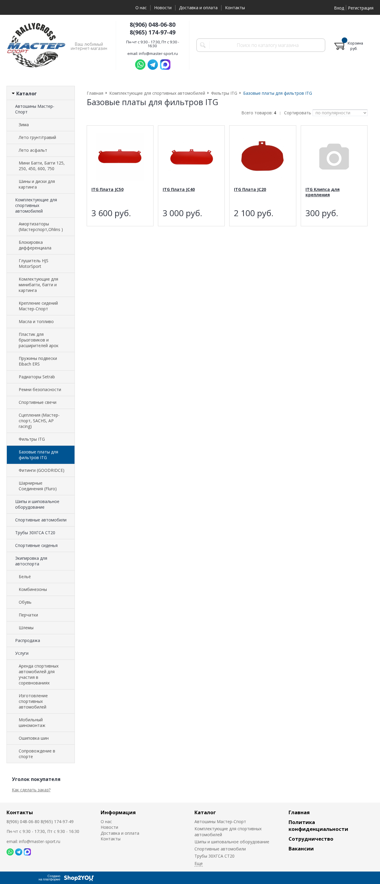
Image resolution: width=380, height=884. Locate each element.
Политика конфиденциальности (318, 825)
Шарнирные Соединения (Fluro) (38, 485)
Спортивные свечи (37, 402)
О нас (141, 7)
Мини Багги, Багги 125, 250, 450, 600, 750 (42, 165)
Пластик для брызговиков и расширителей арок (38, 339)
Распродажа (27, 640)
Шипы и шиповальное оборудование (37, 504)
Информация (118, 812)
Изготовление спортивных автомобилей (33, 701)
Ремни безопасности (40, 389)
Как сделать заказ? (31, 790)
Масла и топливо (36, 321)
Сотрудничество (311, 838)
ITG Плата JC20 (250, 189)
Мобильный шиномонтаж (32, 722)
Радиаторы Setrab (37, 376)
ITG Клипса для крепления (322, 191)
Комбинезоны (33, 589)
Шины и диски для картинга (37, 184)
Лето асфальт (33, 150)
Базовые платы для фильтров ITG (38, 454)
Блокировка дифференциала (35, 245)
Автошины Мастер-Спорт (34, 109)
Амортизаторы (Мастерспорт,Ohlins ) (41, 226)
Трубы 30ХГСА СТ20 (35, 532)
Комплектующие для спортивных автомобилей (36, 205)
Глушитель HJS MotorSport (33, 263)
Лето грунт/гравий (37, 137)
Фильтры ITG (32, 439)
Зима (24, 124)
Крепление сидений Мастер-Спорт (38, 305)
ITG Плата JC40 (179, 189)
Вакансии (301, 848)
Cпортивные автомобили (40, 520)
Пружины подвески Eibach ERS (38, 361)
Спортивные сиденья (36, 545)
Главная (299, 812)
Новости (163, 7)
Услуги (21, 653)
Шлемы (26, 627)
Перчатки (28, 615)
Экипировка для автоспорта (31, 561)
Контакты (235, 7)
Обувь (25, 602)
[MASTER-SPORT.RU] (36, 45)
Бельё (25, 576)
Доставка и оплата (198, 7)
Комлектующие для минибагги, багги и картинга (38, 284)
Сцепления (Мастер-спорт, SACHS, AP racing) (39, 420)
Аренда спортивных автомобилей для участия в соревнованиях (38, 674)
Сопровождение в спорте (37, 753)
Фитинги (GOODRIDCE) (41, 470)
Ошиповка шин (34, 738)
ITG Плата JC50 (107, 189)
